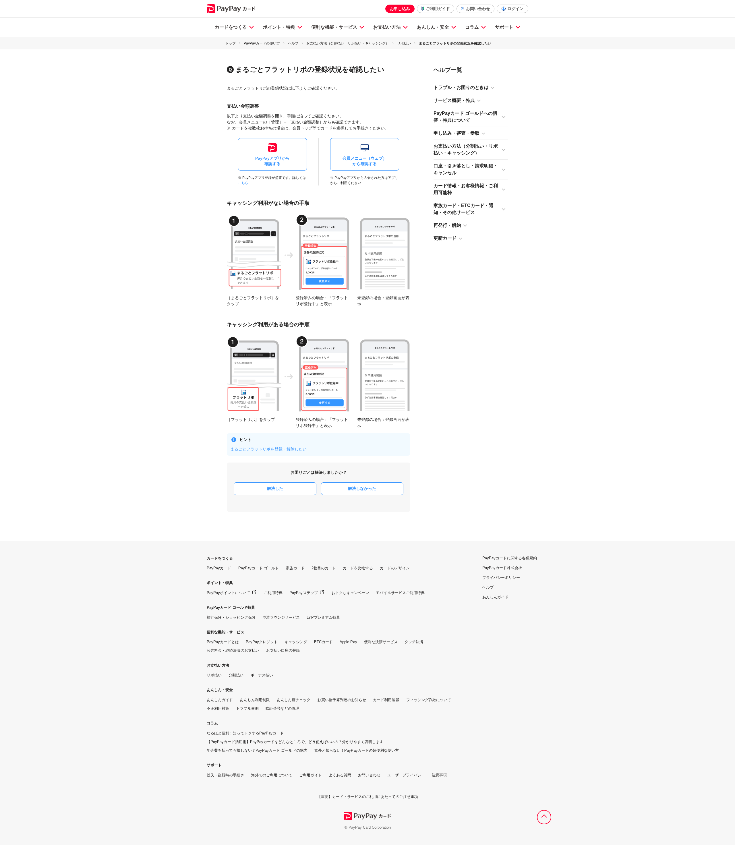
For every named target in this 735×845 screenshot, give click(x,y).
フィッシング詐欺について (428, 700)
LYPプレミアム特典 (323, 617)
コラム (472, 27)
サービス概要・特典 (454, 100)
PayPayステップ (303, 593)
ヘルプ (293, 43)
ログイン (515, 8)
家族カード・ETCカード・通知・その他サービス (464, 209)
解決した (275, 488)
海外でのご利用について (272, 775)
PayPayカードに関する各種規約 (509, 558)
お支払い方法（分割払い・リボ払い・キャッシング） (347, 43)
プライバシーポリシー (501, 577)
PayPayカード (219, 568)
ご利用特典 (273, 593)
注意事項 (439, 775)
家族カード (295, 568)
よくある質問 (340, 775)
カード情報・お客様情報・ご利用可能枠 (466, 189)
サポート (504, 27)
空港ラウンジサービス (281, 617)
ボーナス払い (262, 675)
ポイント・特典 (279, 27)
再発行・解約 (447, 225)
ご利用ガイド (438, 8)
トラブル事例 (247, 708)
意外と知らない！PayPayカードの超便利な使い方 (356, 750)
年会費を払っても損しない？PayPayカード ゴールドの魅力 (257, 750)
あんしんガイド (220, 700)
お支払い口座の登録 (283, 650)
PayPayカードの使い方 (262, 43)
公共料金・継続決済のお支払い (233, 650)
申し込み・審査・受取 (456, 133)
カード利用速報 (386, 700)
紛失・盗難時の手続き (225, 775)
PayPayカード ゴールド (258, 568)
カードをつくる (231, 27)
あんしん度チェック (294, 700)
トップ (230, 43)
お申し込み (400, 8)
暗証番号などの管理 (282, 708)
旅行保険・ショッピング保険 (231, 617)
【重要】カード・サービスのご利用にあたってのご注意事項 (367, 796)
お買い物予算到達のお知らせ (341, 700)
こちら (243, 183)
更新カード (445, 238)
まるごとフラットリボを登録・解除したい (268, 449)
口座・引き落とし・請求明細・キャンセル (466, 169)
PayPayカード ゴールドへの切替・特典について (465, 117)
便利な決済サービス (381, 642)
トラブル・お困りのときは (461, 87)
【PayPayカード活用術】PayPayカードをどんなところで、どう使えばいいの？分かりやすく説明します (295, 742)
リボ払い (404, 43)
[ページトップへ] (544, 817)
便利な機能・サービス (334, 27)
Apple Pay (348, 642)
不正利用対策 (218, 708)
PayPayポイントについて (228, 593)
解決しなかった (362, 488)
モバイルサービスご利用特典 (400, 593)
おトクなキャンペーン (350, 593)
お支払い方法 (387, 27)
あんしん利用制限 (255, 700)
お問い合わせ (478, 8)
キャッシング (296, 642)
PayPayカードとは (223, 642)
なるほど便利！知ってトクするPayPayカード (245, 733)
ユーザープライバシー (406, 775)
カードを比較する (358, 568)
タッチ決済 (414, 642)
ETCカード (323, 642)
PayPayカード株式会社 (502, 568)
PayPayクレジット (262, 642)
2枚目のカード (324, 568)
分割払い (236, 675)
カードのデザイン (395, 568)
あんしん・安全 (433, 27)
